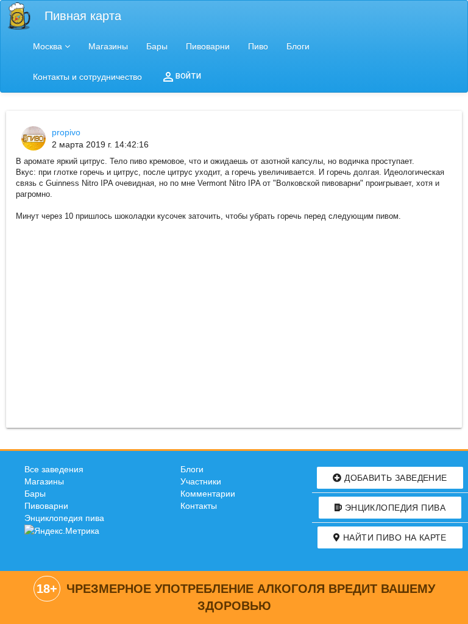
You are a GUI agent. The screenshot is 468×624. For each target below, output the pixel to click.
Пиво (258, 46)
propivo (66, 132)
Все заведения (53, 469)
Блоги (298, 46)
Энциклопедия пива (64, 518)
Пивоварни (208, 46)
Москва (47, 46)
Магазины (108, 46)
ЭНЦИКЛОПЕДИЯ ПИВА (393, 507)
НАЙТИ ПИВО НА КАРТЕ (393, 537)
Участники (200, 481)
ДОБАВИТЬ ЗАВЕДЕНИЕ (394, 478)
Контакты (198, 506)
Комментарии (207, 493)
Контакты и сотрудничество (87, 77)
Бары (157, 46)
